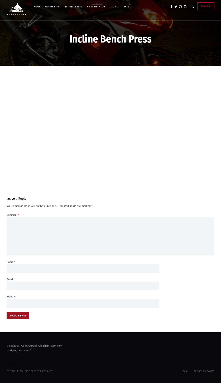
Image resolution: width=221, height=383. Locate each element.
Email (11, 279)
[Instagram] (180, 6)
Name (11, 261)
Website (11, 296)
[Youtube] (185, 6)
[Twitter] (175, 6)
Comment (13, 214)
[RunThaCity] (16, 10)
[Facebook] (171, 6)
